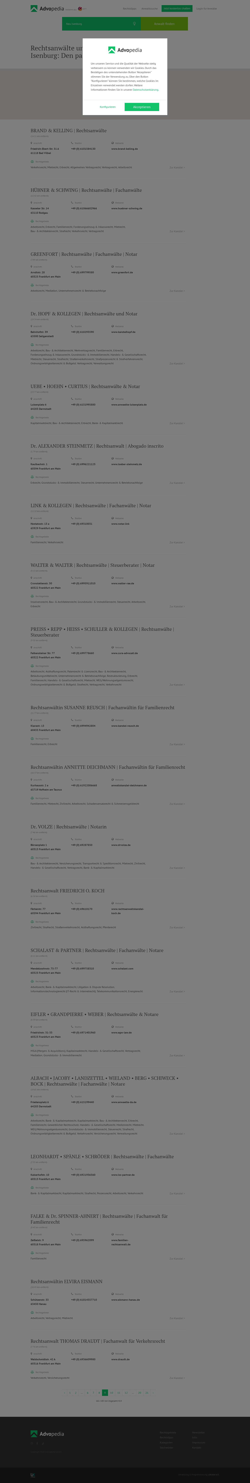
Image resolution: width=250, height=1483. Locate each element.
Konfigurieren (108, 106)
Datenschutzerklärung (145, 89)
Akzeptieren (142, 107)
